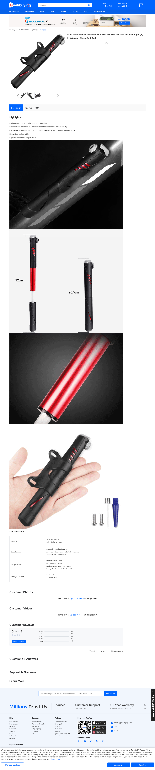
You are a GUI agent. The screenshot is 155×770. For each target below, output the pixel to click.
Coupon (63, 11)
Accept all (118, 765)
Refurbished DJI (99, 11)
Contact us (12, 729)
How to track (13, 724)
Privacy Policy (55, 759)
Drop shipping (36, 729)
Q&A (37, 108)
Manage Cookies (12, 765)
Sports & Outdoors (22, 30)
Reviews (28, 108)
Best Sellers (29, 11)
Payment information (38, 724)
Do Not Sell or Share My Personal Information (62, 734)
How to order (13, 721)
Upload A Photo (77, 598)
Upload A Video (77, 615)
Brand (42, 11)
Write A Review (18, 641)
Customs (57, 731)
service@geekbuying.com (122, 723)
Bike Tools (42, 30)
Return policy (59, 724)
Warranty (12, 731)
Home (11, 30)
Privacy (57, 726)
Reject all (142, 765)
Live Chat (116, 731)
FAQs (11, 733)
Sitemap (12, 738)
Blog (85, 11)
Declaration (58, 729)
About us (12, 726)
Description (16, 108)
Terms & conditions (61, 721)
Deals (52, 11)
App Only (74, 11)
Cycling (34, 30)
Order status (13, 736)
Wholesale (35, 726)
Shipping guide (37, 721)
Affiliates (35, 731)
